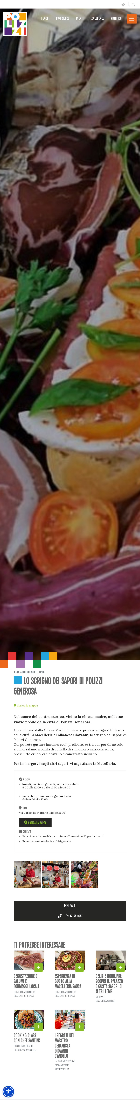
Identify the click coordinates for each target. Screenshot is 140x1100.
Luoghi (45, 18)
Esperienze (62, 18)
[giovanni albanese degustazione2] (55, 874)
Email (72, 905)
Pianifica (116, 18)
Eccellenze (97, 18)
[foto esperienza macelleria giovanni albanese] (84, 874)
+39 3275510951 (72, 916)
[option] (70, 330)
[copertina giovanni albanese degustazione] (27, 874)
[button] (134, 1096)
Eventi (80, 18)
